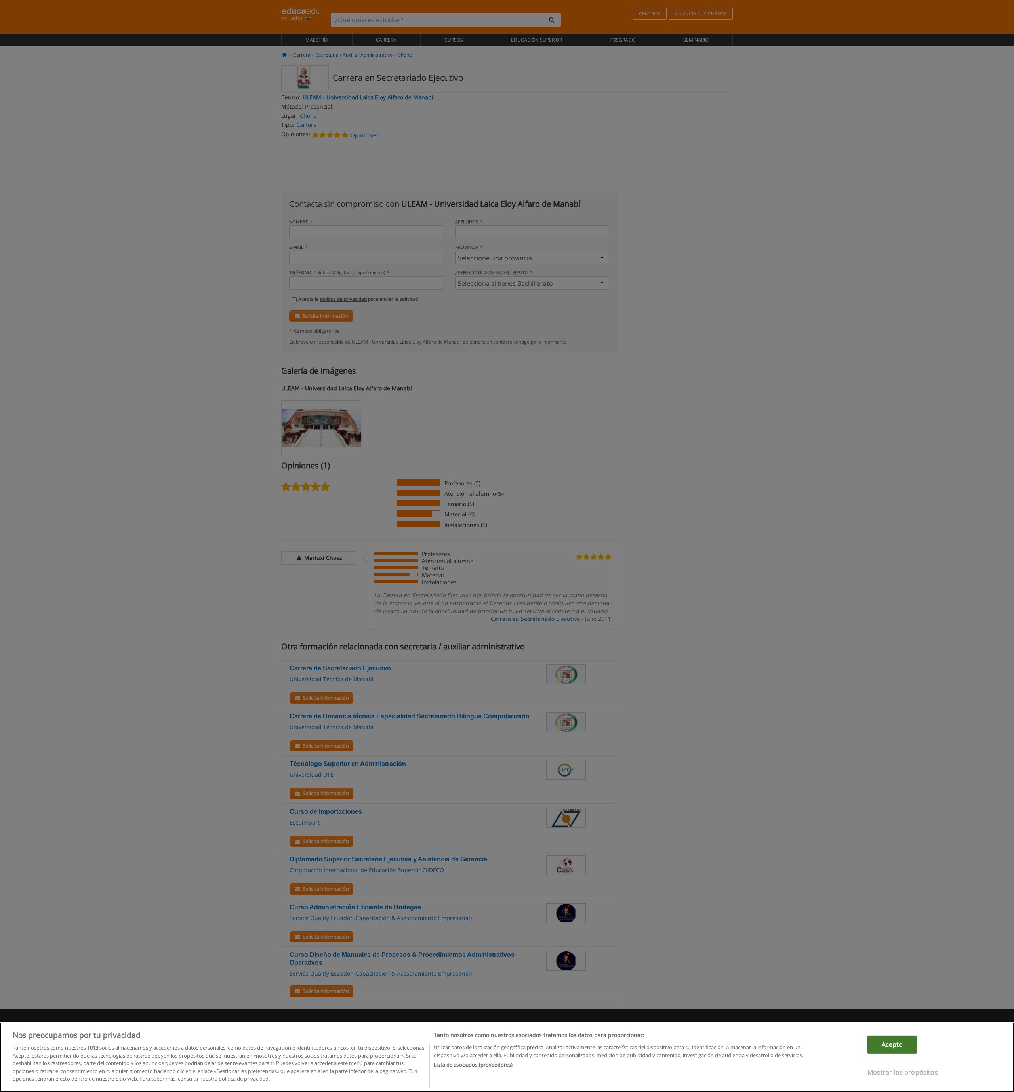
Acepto (892, 1044)
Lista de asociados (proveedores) (473, 1064)
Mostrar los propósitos (902, 1072)
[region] (507, 1057)
